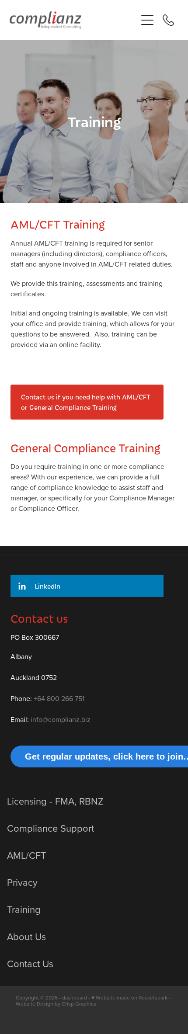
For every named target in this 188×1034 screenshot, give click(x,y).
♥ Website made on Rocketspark (129, 997)
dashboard (74, 997)
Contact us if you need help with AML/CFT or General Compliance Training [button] (85, 402)
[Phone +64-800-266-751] (168, 20)
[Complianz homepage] (69, 20)
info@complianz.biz (61, 719)
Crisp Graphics (79, 1003)
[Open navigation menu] (147, 20)
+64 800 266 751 (59, 698)
